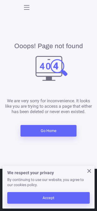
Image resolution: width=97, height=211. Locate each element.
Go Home (49, 130)
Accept (48, 198)
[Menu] (26, 7)
